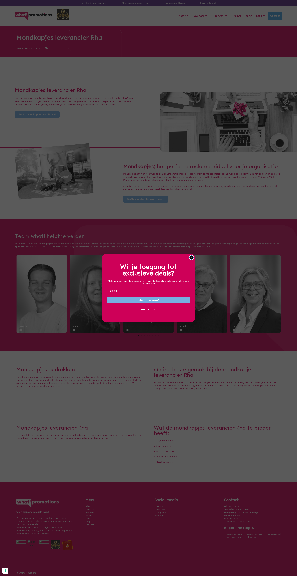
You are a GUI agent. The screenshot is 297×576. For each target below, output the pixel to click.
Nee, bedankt (148, 309)
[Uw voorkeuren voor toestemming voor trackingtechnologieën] (5, 571)
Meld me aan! (148, 300)
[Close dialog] (191, 257)
